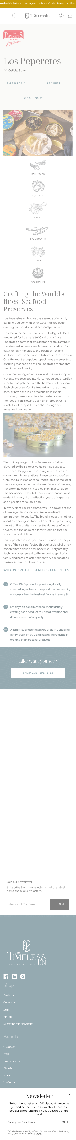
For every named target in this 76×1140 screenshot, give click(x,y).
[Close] (70, 1094)
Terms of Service (26, 1133)
